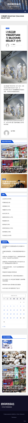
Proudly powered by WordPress (10, 414)
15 (20, 310)
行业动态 (4, 235)
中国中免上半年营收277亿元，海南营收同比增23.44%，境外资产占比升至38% (13, 154)
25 (7, 318)
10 (4, 310)
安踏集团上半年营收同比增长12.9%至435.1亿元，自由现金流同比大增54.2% (13, 169)
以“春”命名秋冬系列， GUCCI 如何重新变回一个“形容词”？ (13, 183)
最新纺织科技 (5, 217)
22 (20, 314)
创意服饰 (4, 206)
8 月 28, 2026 (7, 348)
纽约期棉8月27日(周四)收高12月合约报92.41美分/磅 (13, 346)
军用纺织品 (5, 202)
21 (17, 314)
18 (7, 314)
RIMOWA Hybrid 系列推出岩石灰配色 (11, 284)
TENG (13, 44)
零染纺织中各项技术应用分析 (9, 272)
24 (4, 318)
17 (4, 314)
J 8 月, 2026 (6, 155)
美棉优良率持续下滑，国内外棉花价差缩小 (12, 275)
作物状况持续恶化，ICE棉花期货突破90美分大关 (14, 359)
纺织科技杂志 (14, 4)
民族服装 (4, 220)
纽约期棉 (4, 231)
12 (10, 310)
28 (17, 318)
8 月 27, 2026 (7, 376)
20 (14, 314)
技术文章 (4, 213)
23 (23, 314)
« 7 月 (3, 326)
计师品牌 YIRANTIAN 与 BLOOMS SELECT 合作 (13, 36)
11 (7, 310)
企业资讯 (7, 28)
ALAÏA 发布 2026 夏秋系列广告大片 (11, 288)
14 (17, 310)
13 (14, 310)
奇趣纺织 (4, 209)
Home (25, 421)
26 (10, 318)
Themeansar (13, 417)
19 (10, 314)
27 (14, 318)
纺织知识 (4, 224)
